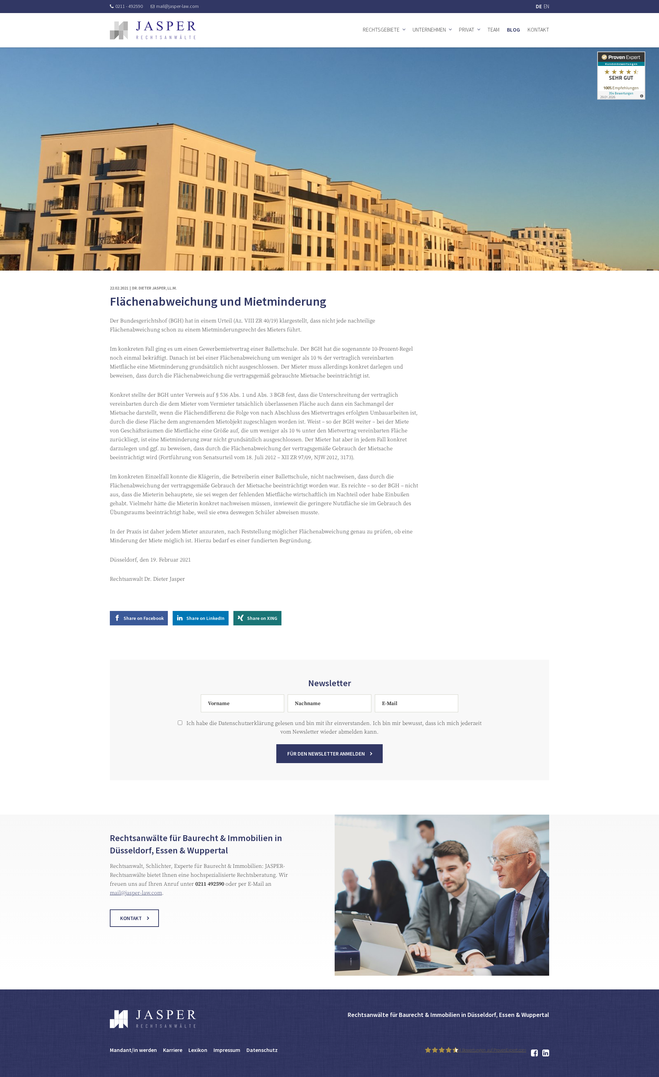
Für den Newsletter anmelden (326, 753)
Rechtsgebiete (381, 29)
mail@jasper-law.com (177, 6)
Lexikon (197, 1049)
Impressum (226, 1049)
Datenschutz (262, 1049)
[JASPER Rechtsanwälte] (153, 30)
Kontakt (538, 29)
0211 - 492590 (129, 6)
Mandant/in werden (133, 1049)
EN (546, 6)
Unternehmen (429, 29)
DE (539, 6)
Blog (513, 29)
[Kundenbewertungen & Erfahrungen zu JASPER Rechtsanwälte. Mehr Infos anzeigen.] (621, 75)
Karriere (172, 1049)
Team (493, 29)
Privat (466, 29)
